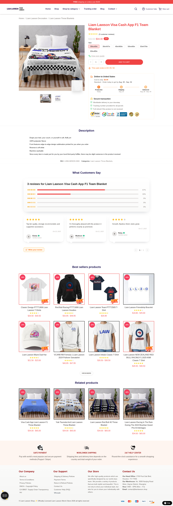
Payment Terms (60, 480)
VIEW (34, 302)
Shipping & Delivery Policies (64, 476)
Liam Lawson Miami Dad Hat (34, 355)
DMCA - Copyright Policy (29, 486)
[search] (135, 9)
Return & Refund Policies (63, 483)
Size (90, 43)
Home (21, 18)
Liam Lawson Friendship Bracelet (139, 307)
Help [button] (168, 503)
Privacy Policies (25, 483)
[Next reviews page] (147, 250)
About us (23, 476)
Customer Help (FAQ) (62, 489)
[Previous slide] (22, 57)
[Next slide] (80, 57)
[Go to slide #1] (45, 98)
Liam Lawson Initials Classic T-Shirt (104, 355)
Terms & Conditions (27, 480)
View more (86, 373)
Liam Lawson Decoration (36, 18)
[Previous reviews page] (136, 250)
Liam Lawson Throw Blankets (61, 18)
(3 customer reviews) (106, 34)
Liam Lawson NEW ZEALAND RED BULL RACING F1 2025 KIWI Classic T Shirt (139, 357)
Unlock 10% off (4, 495)
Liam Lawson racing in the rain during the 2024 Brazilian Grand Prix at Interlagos (139, 425)
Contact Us (58, 486)
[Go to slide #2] (58, 98)
